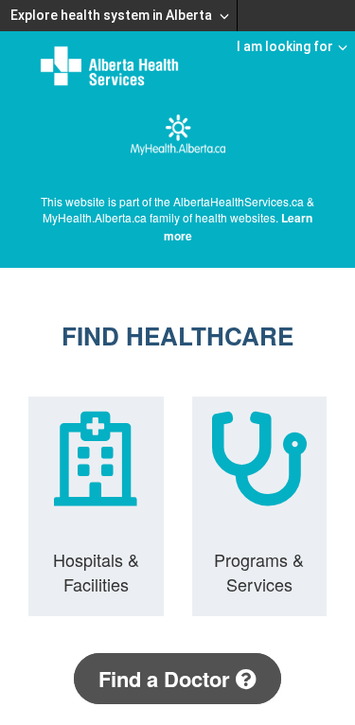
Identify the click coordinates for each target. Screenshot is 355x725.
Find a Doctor (167, 678)
